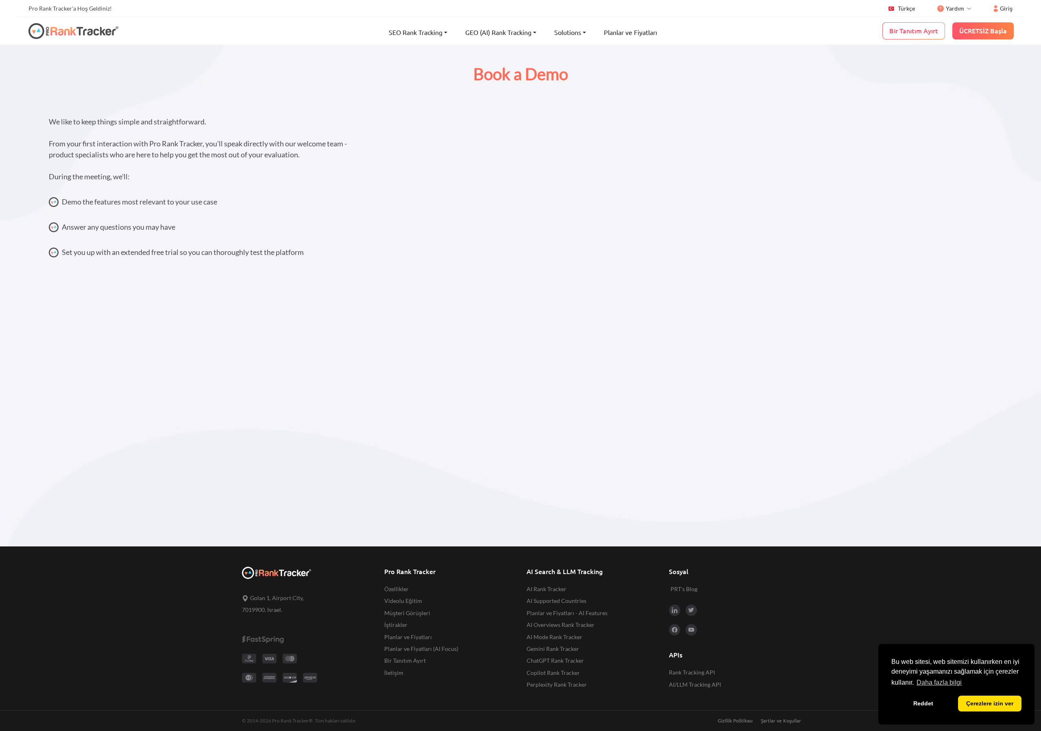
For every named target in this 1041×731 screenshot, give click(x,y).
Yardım (955, 8)
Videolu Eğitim (403, 600)
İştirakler (395, 624)
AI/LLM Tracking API (695, 684)
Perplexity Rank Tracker (557, 684)
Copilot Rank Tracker (553, 672)
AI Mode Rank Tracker (554, 636)
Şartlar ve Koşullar (781, 720)
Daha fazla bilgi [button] (939, 682)
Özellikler (396, 588)
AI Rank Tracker (546, 588)
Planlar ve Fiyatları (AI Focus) (421, 648)
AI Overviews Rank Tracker (561, 624)
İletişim (393, 672)
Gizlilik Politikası (735, 720)
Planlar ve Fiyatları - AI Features (567, 612)
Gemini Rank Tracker (553, 648)
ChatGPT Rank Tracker (555, 660)
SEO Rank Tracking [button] (415, 32)
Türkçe (906, 8)
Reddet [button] (923, 703)
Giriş (1006, 8)
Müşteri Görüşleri (407, 612)
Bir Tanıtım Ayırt (405, 660)
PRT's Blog (684, 588)
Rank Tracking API (692, 672)
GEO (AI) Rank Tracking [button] (498, 32)
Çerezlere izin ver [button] (989, 703)
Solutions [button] (567, 32)
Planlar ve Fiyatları (630, 32)
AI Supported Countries (556, 600)
